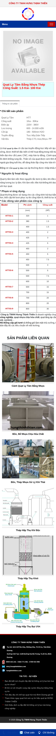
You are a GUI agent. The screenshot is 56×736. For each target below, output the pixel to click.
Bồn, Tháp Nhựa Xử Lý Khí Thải (28, 482)
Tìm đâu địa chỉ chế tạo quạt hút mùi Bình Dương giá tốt (29, 695)
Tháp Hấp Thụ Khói (28, 578)
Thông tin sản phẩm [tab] (10, 104)
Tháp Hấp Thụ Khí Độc (28, 530)
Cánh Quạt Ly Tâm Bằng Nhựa (28, 386)
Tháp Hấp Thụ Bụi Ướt (28, 626)
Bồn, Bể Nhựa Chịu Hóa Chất (28, 434)
